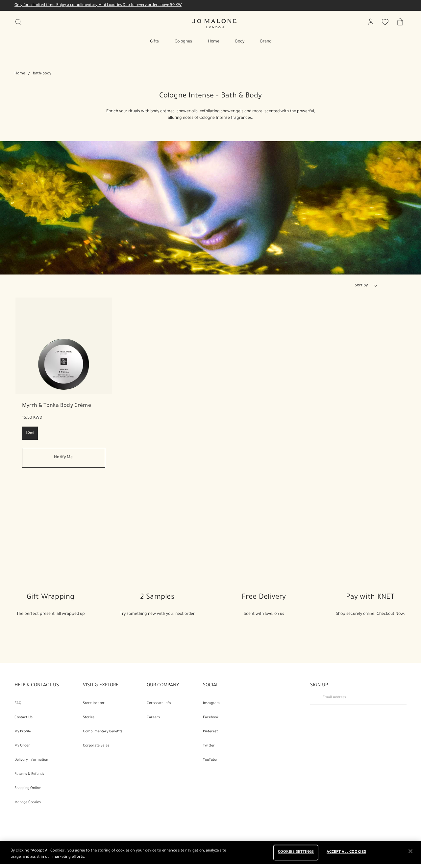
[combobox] (368, 287)
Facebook (210, 718)
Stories (88, 718)
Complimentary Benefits (102, 732)
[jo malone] (214, 23)
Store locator (94, 703)
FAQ (17, 703)
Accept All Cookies (346, 853)
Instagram (211, 703)
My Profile (22, 732)
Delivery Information (31, 760)
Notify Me (63, 457)
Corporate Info (159, 703)
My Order (22, 746)
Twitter (209, 746)
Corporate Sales (96, 746)
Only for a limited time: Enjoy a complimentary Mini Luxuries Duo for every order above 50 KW (98, 5)
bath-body (42, 74)
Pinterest (210, 732)
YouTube (210, 760)
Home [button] (213, 41)
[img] (370, 22)
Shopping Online (27, 788)
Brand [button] (265, 41)
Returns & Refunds (29, 774)
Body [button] (239, 41)
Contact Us (23, 718)
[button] (375, 286)
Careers (153, 718)
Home (19, 74)
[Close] (410, 851)
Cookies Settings (296, 853)
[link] (63, 346)
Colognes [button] (183, 41)
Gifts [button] (154, 41)
